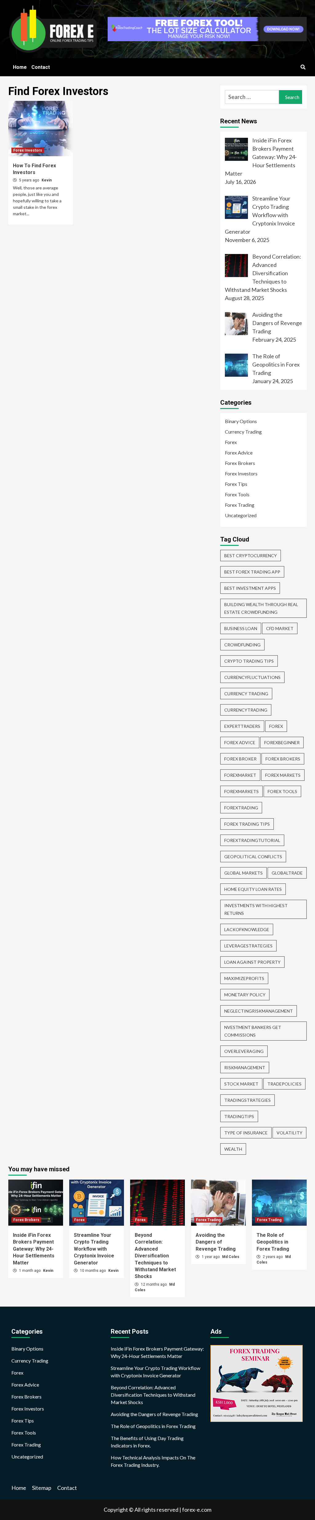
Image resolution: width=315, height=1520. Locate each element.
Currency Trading (243, 432)
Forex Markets (283, 775)
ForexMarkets (241, 791)
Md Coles (230, 1257)
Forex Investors (27, 150)
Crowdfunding (242, 644)
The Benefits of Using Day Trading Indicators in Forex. (147, 1441)
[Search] (303, 67)
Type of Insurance (246, 1132)
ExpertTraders (242, 726)
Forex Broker (240, 758)
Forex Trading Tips (247, 824)
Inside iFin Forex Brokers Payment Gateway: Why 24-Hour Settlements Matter (33, 1249)
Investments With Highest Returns (256, 909)
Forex (231, 442)
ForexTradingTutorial (252, 840)
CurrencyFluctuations (252, 677)
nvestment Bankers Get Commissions (252, 1031)
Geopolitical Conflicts (253, 856)
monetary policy (244, 994)
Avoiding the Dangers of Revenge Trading (216, 1242)
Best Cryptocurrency (250, 555)
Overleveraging (244, 1051)
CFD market (279, 628)
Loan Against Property (252, 962)
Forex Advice (239, 452)
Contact (40, 67)
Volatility (289, 1132)
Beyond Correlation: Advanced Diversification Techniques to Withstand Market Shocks (155, 1255)
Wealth (233, 1149)
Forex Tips (236, 484)
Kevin (47, 180)
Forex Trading (239, 505)
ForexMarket (240, 775)
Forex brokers (282, 758)
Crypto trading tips (249, 661)
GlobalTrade (287, 872)
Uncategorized (241, 515)
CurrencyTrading (245, 709)
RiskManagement (244, 1067)
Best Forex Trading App (252, 571)
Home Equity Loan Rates (253, 889)
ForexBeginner (282, 742)
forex (276, 726)
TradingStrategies (247, 1100)
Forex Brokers (240, 463)
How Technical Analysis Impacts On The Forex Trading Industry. (153, 1461)
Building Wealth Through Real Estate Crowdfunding (261, 608)
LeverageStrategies (248, 945)
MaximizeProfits (244, 978)
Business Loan (240, 628)
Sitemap (41, 1487)
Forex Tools (237, 494)
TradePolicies (284, 1083)
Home (20, 67)
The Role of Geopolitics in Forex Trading (273, 1242)
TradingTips (239, 1116)
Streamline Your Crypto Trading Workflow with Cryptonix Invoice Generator (94, 1249)
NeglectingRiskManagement (258, 1011)
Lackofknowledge (246, 929)
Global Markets (243, 872)
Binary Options (241, 421)
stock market (241, 1083)
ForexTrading (241, 807)
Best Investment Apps (250, 588)
